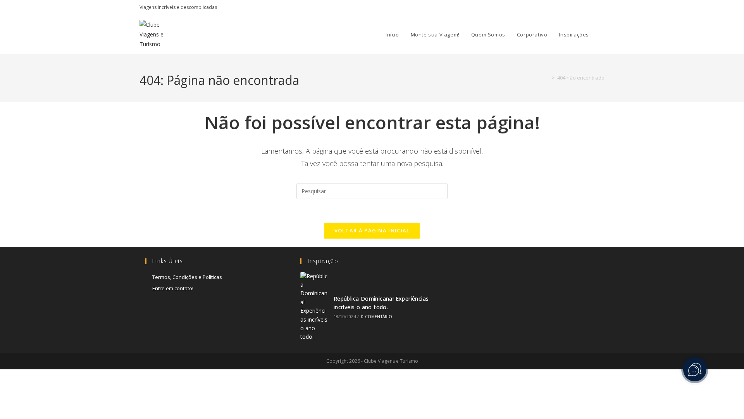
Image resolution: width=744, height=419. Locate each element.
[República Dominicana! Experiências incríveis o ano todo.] (314, 306)
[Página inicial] (547, 77)
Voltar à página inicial (372, 230)
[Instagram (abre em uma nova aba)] (575, 7)
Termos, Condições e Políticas (187, 277)
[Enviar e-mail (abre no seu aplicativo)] (601, 7)
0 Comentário (376, 316)
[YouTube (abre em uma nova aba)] (593, 7)
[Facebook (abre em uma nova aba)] (566, 7)
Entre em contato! (172, 288)
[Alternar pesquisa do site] (602, 34)
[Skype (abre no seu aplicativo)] (584, 7)
